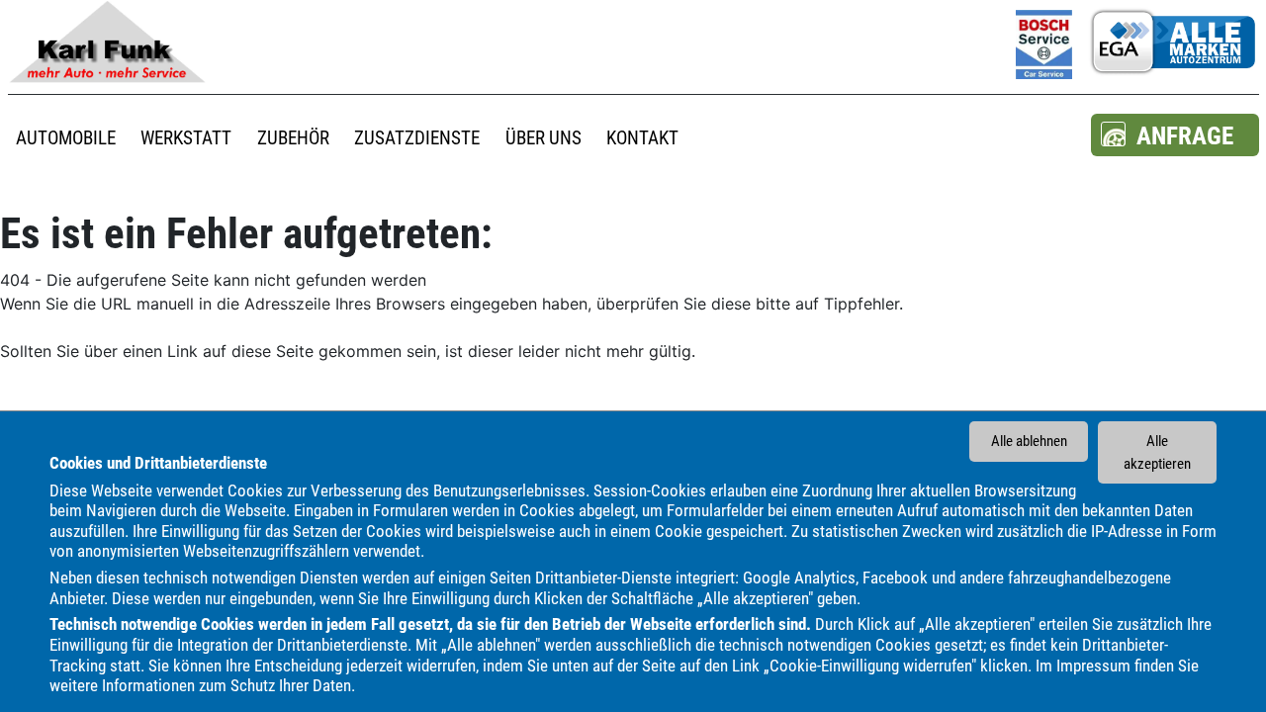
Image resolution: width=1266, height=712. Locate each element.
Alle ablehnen (1029, 441)
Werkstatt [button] (185, 138)
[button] (1175, 135)
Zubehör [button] (293, 138)
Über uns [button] (543, 138)
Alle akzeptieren (1157, 452)
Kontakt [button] (642, 138)
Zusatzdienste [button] (417, 138)
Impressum (1093, 664)
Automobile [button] (66, 138)
